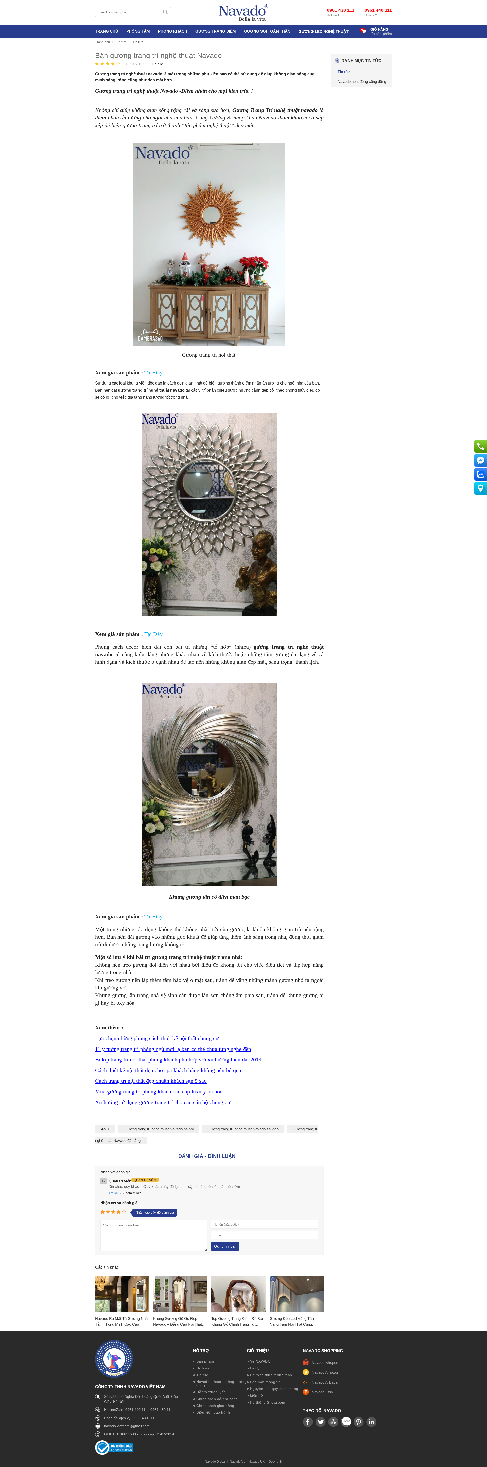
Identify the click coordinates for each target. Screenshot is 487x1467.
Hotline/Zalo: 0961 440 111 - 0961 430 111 (138, 1410)
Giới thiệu (258, 1351)
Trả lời (113, 1193)
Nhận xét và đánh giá (118, 1203)
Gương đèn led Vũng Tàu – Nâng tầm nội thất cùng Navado (293, 1321)
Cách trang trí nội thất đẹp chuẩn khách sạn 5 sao (151, 1081)
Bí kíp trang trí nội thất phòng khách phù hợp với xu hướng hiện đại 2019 (178, 1059)
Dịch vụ (202, 1368)
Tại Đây (153, 372)
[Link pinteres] (359, 1422)
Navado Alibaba (324, 1382)
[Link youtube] (308, 1422)
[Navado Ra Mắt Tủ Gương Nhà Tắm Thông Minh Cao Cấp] (122, 1294)
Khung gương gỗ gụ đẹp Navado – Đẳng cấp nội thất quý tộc (177, 1321)
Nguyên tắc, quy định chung (274, 1388)
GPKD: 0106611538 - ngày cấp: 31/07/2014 (139, 1434)
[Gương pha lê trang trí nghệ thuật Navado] (243, 12)
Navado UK (257, 1461)
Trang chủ (106, 31)
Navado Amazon (325, 1372)
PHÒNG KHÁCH (172, 31)
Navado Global (215, 1461)
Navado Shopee (324, 1362)
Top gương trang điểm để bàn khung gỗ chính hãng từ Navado (237, 1321)
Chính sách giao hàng (215, 1405)
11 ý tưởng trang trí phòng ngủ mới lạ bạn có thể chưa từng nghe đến (173, 1049)
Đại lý (255, 1368)
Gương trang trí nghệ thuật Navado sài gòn (243, 1129)
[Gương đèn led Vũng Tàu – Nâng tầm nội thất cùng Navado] (297, 1294)
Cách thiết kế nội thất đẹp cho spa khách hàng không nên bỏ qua (168, 1070)
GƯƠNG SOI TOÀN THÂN (267, 31)
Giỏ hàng (379, 29)
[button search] (165, 12)
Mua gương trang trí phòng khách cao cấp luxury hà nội (158, 1091)
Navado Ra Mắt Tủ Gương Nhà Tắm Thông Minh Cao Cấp (121, 1321)
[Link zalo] (346, 1422)
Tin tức (202, 1375)
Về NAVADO (260, 1361)
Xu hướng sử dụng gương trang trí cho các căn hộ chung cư (162, 1102)
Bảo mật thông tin (265, 1382)
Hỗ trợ (201, 1351)
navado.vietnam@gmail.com (127, 1426)
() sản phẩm (381, 34)
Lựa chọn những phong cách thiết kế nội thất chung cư (157, 1038)
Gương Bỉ (275, 1461)
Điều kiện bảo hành (213, 1412)
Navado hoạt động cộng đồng (221, 1383)
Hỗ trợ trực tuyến (211, 1392)
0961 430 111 (340, 10)
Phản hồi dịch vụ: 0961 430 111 (129, 1418)
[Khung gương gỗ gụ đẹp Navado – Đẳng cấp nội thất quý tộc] (180, 1294)
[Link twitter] (321, 1422)
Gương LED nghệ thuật (324, 31)
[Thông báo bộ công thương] (114, 1453)
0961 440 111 (378, 10)
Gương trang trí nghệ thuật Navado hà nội (159, 1129)
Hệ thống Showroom (267, 1402)
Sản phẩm (205, 1361)
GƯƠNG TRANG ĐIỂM (215, 31)
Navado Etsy (322, 1392)
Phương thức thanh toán (271, 1375)
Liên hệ (256, 1395)
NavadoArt (237, 1461)
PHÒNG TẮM (138, 31)
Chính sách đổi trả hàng (217, 1399)
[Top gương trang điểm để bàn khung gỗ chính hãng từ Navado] (238, 1294)
